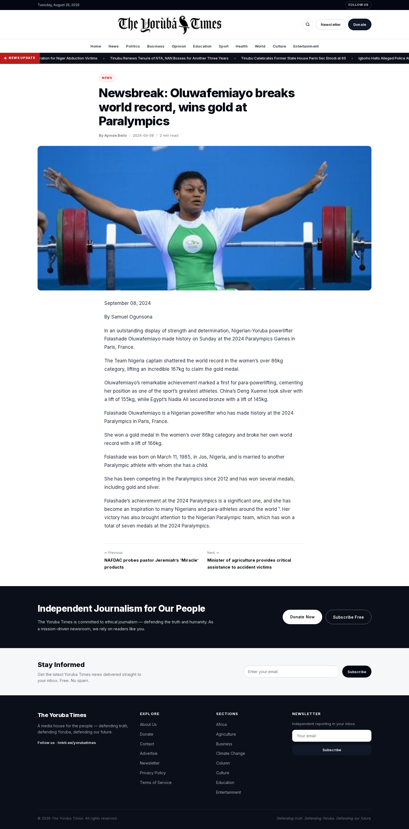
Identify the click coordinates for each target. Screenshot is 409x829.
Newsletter (331, 24)
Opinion (179, 46)
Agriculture (226, 734)
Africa (221, 724)
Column (223, 763)
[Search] (307, 24)
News (114, 46)
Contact (147, 743)
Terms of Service (156, 782)
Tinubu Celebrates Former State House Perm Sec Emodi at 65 (270, 58)
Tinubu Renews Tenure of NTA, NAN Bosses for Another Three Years (146, 58)
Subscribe (357, 671)
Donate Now (302, 616)
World (260, 46)
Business (155, 46)
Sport (223, 46)
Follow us (358, 5)
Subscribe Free (348, 617)
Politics (133, 46)
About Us (148, 724)
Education (202, 46)
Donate (359, 24)
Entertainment (306, 46)
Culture (279, 46)
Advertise (148, 753)
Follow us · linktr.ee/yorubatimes (67, 742)
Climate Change (230, 753)
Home (95, 46)
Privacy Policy (153, 772)
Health (242, 46)
